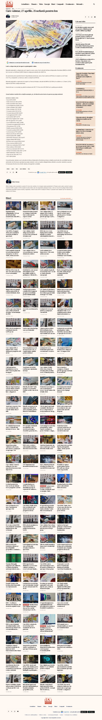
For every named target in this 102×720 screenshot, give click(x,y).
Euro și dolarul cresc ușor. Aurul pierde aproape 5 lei (12, 507)
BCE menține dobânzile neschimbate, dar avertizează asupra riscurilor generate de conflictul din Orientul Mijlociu (30, 428)
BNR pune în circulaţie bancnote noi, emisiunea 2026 (64, 647)
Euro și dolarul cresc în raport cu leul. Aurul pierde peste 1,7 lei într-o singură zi (64, 214)
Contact (61, 715)
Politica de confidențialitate (31, 715)
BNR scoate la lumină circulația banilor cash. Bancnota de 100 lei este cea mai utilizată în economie (13, 626)
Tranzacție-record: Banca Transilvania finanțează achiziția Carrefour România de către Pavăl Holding (64, 566)
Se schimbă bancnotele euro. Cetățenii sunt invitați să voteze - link (13, 427)
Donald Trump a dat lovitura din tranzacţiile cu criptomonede (13, 585)
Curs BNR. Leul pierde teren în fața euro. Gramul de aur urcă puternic (29, 626)
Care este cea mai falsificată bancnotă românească (63, 604)
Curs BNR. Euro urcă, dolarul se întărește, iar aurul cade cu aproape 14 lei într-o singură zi (64, 687)
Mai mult (79, 4)
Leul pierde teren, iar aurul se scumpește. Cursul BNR (46, 310)
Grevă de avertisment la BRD (30, 309)
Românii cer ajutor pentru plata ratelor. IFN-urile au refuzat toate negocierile (63, 467)
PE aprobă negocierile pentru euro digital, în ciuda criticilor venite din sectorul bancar (47, 508)
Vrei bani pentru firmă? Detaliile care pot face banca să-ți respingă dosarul (64, 389)
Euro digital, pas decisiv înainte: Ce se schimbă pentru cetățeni (47, 666)
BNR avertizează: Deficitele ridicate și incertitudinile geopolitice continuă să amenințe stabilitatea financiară (13, 547)
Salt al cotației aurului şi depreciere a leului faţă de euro (47, 546)
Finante (34, 4)
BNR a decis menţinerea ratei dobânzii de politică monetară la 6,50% (30, 527)
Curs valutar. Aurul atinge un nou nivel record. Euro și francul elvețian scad (30, 233)
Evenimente (70, 4)
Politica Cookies (42, 715)
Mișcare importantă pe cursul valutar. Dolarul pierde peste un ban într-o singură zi (13, 389)
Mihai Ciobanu (15, 16)
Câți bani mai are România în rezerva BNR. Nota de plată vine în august (13, 369)
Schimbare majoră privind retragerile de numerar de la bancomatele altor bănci (13, 648)
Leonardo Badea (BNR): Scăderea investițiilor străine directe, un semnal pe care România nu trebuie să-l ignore (64, 253)
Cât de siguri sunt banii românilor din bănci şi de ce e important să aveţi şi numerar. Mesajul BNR (47, 408)
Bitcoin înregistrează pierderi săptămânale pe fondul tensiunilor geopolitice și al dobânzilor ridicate (30, 687)
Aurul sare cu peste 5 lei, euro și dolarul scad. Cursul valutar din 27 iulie (13, 408)
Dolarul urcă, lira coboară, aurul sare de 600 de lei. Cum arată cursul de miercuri (64, 428)
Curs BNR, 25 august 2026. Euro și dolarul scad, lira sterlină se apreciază (12, 233)
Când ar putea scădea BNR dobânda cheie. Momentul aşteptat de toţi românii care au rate (47, 331)
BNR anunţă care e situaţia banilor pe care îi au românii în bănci (64, 625)
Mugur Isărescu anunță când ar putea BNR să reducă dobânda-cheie (13, 291)
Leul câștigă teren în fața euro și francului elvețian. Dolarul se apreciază (30, 547)
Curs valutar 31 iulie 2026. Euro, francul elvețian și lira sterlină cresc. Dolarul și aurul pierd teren (46, 369)
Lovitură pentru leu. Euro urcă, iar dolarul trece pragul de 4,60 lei (13, 485)
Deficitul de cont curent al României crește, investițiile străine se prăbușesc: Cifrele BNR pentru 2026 (30, 272)
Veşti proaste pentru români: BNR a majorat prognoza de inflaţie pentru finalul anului (30, 292)
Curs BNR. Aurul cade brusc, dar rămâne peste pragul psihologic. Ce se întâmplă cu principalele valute (30, 667)
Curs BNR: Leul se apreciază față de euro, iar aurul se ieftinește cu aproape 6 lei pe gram (47, 566)
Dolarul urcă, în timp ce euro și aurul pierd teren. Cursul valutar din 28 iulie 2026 (47, 389)
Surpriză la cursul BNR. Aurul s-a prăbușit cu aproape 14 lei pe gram (30, 647)
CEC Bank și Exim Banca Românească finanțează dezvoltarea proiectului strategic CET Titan (47, 292)
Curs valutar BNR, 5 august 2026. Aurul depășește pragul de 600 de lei (13, 350)
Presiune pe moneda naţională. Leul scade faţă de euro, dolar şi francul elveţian (46, 586)
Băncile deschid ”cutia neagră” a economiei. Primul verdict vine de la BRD (30, 389)
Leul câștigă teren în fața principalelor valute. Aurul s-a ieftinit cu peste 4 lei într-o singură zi (47, 428)
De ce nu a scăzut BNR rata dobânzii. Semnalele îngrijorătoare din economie (13, 527)
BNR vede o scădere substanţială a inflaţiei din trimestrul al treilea (30, 446)
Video (41, 4)
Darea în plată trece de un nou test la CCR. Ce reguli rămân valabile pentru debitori (30, 350)
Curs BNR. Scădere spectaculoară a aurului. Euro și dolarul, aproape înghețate (64, 667)
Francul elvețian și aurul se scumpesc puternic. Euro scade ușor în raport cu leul (30, 214)
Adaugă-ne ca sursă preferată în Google (19, 62)
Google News (43, 172)
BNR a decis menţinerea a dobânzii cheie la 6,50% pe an (13, 330)
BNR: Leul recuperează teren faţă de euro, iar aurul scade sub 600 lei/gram (64, 408)
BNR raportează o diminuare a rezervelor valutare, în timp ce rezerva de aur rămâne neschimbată (30, 566)
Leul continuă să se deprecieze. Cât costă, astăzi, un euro (47, 252)
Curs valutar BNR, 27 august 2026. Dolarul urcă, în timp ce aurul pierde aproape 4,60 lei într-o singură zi (47, 214)
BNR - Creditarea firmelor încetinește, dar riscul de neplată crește (13, 604)
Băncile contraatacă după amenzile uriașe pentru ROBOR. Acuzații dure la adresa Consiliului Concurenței (47, 687)
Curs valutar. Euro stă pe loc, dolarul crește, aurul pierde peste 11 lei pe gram (47, 527)
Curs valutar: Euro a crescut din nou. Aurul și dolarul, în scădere (30, 252)
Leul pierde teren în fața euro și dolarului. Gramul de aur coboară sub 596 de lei (30, 586)
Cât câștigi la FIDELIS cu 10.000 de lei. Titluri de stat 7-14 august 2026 (64, 349)
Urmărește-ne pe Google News (42, 62)
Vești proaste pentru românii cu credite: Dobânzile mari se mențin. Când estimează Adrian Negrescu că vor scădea (47, 488)
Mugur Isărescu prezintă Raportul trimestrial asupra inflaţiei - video (64, 291)
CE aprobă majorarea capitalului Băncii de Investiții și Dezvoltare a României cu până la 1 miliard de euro (47, 605)
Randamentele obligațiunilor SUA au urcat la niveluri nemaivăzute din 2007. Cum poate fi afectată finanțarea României (13, 214)
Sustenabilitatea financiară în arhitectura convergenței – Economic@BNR (47, 648)
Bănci (53, 4)
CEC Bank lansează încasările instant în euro (30, 465)
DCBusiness (8, 8)
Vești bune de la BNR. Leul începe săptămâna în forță (30, 369)
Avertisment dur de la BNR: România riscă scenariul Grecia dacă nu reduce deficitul (13, 667)
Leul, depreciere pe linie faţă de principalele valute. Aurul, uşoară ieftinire (64, 447)
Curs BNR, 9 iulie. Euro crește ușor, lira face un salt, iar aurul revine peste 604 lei (64, 508)
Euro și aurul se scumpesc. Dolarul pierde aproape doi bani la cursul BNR (64, 369)
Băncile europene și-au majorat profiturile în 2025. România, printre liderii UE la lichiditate (30, 408)
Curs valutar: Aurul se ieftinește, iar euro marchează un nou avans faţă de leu (13, 467)
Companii (60, 4)
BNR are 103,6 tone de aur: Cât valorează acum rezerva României (13, 271)
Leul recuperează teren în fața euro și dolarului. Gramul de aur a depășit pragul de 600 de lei (64, 547)
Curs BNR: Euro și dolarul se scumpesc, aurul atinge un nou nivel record (64, 233)
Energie (47, 4)
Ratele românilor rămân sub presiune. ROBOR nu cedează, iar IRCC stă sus (13, 687)
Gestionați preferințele (53, 715)
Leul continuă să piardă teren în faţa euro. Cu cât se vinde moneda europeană (47, 272)
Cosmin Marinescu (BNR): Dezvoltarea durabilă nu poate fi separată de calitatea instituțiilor (29, 486)
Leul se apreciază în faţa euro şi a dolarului (30, 329)
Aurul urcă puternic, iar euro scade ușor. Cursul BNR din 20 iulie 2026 (47, 446)
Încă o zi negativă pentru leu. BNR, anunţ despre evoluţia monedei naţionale (64, 272)
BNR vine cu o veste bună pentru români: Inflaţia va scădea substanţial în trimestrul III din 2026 (47, 233)
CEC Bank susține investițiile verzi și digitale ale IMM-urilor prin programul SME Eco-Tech (64, 586)
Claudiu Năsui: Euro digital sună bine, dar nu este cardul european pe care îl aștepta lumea (30, 607)
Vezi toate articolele (65, 198)
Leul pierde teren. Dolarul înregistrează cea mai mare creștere (47, 349)
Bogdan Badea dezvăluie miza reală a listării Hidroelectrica (64, 485)
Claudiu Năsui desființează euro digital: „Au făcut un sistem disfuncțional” (47, 628)
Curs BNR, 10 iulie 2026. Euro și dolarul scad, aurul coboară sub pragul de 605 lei (30, 508)
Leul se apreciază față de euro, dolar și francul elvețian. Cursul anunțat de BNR (13, 311)
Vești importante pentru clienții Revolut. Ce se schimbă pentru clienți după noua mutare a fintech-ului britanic (64, 311)
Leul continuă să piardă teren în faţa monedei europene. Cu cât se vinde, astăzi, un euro (13, 253)
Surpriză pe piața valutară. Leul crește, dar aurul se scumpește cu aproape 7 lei (13, 447)
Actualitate (25, 4)
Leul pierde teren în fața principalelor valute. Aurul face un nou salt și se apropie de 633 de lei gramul (64, 331)
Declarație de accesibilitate (71, 715)
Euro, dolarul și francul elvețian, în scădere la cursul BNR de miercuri (47, 466)
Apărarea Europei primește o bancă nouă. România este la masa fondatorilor (64, 527)
